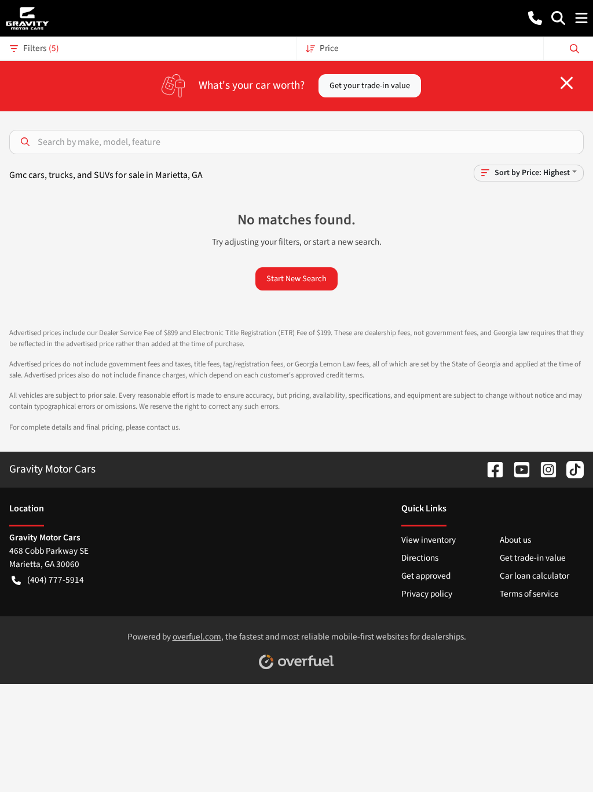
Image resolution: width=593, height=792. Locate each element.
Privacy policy (426, 593)
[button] (535, 18)
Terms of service (529, 593)
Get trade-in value (533, 557)
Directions (419, 557)
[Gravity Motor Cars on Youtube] (517, 469)
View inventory (428, 539)
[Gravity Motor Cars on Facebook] (490, 469)
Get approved (426, 575)
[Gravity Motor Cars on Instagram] (543, 469)
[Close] (566, 83)
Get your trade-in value (370, 85)
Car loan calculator (534, 575)
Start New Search (296, 279)
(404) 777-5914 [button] (55, 579)
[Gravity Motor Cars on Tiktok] (570, 469)
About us (515, 539)
